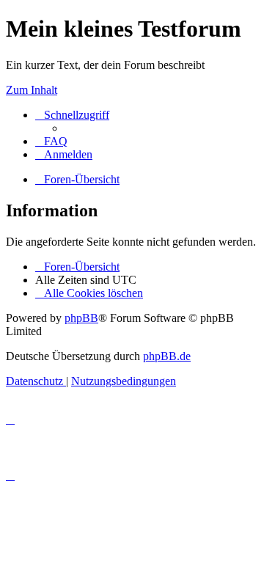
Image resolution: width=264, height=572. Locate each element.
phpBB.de (167, 356)
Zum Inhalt (31, 90)
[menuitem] (51, 141)
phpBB (81, 318)
